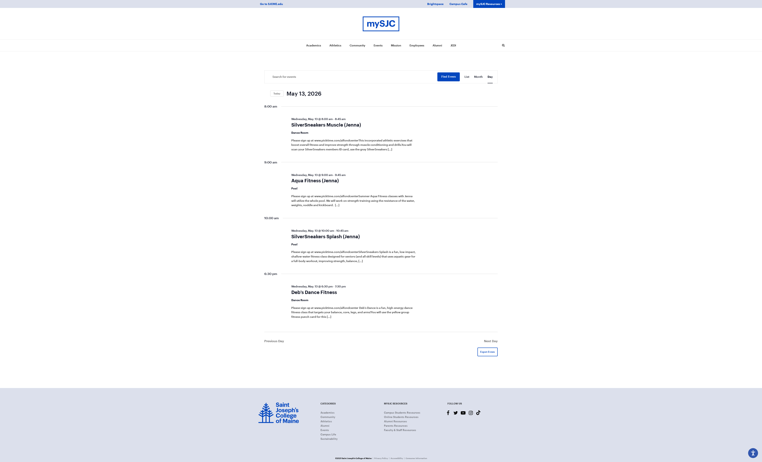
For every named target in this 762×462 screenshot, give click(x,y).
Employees (417, 45)
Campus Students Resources (402, 412)
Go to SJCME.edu (271, 4)
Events (378, 45)
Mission (396, 45)
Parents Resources (396, 425)
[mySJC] (381, 23)
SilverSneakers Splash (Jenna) (325, 236)
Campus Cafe (458, 4)
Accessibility (397, 458)
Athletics (335, 45)
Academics (313, 45)
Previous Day (274, 341)
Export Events (487, 352)
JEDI (453, 45)
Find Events (448, 76)
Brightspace (435, 4)
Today (276, 93)
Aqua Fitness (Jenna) (315, 180)
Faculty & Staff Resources (400, 430)
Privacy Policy (381, 458)
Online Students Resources (401, 417)
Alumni (437, 45)
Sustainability (329, 438)
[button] (503, 45)
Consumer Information (416, 458)
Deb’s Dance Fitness (314, 292)
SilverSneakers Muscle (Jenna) (326, 125)
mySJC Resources (488, 4)
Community (357, 45)
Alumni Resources (395, 421)
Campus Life (328, 434)
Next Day (491, 341)
